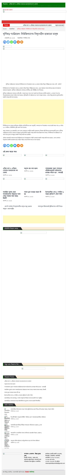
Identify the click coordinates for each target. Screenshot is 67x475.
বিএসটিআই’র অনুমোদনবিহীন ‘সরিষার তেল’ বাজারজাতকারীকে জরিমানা (28, 417)
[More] (21, 42)
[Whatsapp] (11, 42)
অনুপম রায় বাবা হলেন (58, 25)
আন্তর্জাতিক (20, 38)
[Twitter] (8, 42)
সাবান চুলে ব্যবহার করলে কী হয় (32, 193)
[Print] (18, 42)
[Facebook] (4, 42)
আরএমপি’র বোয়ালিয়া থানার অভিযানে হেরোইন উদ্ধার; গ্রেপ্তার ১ (26, 432)
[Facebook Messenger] (14, 42)
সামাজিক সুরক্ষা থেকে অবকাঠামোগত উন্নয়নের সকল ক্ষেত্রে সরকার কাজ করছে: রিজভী (11, 195)
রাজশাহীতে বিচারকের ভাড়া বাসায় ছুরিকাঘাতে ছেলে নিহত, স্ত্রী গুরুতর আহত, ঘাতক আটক (32, 409)
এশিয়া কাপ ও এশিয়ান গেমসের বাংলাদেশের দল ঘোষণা (23, 4)
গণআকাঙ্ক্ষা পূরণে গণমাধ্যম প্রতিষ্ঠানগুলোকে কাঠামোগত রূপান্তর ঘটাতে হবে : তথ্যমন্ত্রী (54, 170)
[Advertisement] (33, 111)
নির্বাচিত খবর (27, 38)
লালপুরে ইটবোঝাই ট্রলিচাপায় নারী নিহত (50, 206)
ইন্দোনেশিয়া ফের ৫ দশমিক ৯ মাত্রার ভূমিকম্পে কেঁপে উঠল (54, 193)
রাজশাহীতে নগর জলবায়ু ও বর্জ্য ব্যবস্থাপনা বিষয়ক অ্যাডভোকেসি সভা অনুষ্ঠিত (23, 398)
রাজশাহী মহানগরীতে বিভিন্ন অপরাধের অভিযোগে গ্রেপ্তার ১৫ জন (26, 425)
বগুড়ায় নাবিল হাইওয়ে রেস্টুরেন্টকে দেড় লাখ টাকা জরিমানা (25, 440)
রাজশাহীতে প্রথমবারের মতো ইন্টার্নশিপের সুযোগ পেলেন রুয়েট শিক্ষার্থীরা (22, 401)
